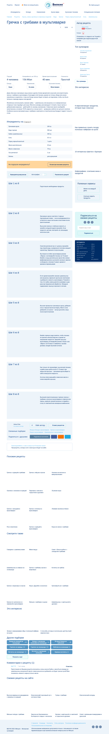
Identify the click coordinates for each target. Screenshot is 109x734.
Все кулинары (81, 81)
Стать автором (59, 723)
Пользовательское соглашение (42, 725)
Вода (55, 17)
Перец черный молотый (73, 17)
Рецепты (10, 5)
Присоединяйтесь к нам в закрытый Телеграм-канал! (28, 446)
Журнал (17, 5)
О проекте (35, 723)
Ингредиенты (15, 12)
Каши (10, 87)
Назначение (41, 12)
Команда (42, 723)
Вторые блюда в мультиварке (39, 430)
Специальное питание (92, 12)
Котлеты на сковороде (17, 652)
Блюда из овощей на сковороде (18, 642)
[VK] (88, 222)
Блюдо (28, 12)
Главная (9, 17)
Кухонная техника (71, 12)
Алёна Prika (83, 56)
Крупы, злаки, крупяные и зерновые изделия (36, 17)
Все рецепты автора (18, 426)
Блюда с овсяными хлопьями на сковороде (40, 642)
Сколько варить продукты (89, 197)
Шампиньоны (93, 17)
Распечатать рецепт (62, 174)
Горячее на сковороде (39, 647)
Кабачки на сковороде (61, 647)
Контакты (50, 723)
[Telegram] (92, 222)
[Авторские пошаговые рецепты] (13, 724)
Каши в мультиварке (36, 432)
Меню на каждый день (90, 189)
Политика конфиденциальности (75, 723)
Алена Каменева (85, 68)
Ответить (69, 666)
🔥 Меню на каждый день (30, 5)
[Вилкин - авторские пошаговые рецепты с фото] (54, 5)
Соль (84, 17)
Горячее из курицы (17, 647)
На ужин (31, 87)
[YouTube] (85, 222)
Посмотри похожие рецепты (59, 164)
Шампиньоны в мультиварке (54, 432)
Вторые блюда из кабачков (63, 642)
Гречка (61, 17)
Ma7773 (13, 666)
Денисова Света (85, 74)
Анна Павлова (84, 62)
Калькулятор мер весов (18, 174)
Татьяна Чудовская (85, 51)
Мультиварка (55, 87)
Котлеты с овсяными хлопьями (40, 652)
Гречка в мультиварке (57, 430)
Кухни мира (55, 12)
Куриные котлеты (62, 652)
